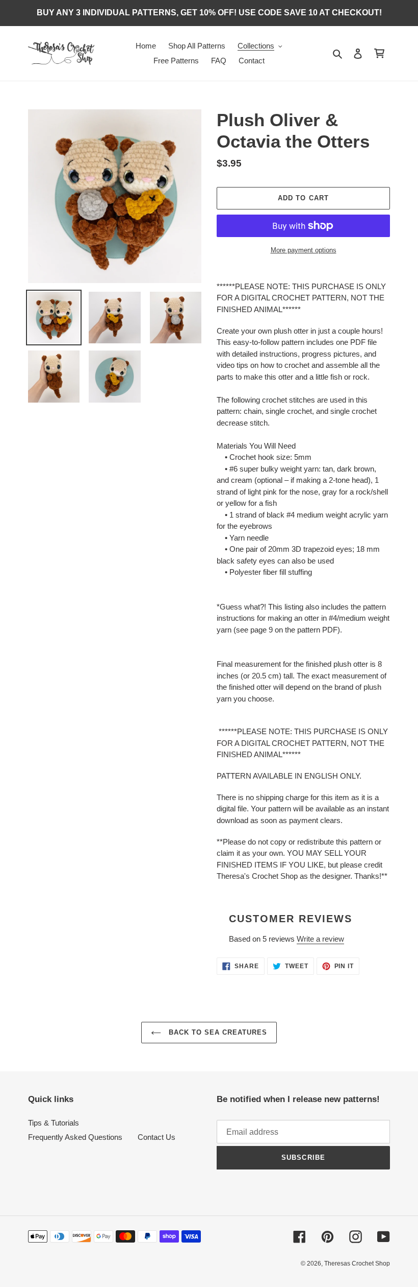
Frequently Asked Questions (75, 1137)
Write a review (320, 938)
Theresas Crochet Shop (357, 1263)
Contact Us (156, 1137)
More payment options (303, 250)
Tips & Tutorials (53, 1122)
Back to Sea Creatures (217, 1032)
